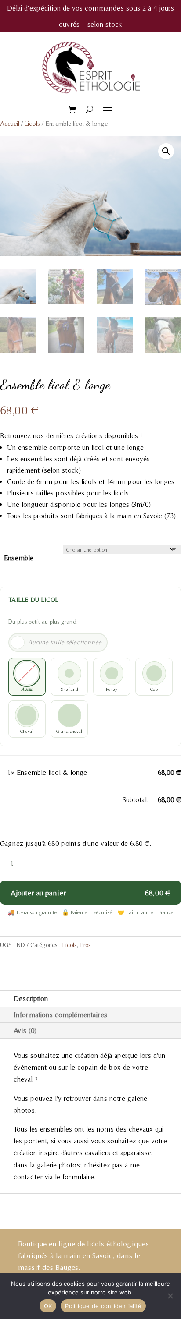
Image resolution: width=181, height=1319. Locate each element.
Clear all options (31, 799)
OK (48, 1305)
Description (31, 998)
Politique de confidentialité (103, 1305)
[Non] (170, 1295)
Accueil (9, 123)
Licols (32, 123)
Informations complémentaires (60, 1014)
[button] (166, 151)
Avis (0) (25, 1030)
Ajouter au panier (38, 893)
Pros (85, 944)
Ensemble (18, 558)
